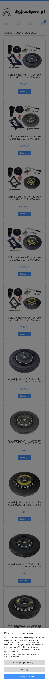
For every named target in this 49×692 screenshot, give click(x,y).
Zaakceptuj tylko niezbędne (24, 662)
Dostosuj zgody (24, 669)
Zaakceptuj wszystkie (24, 676)
